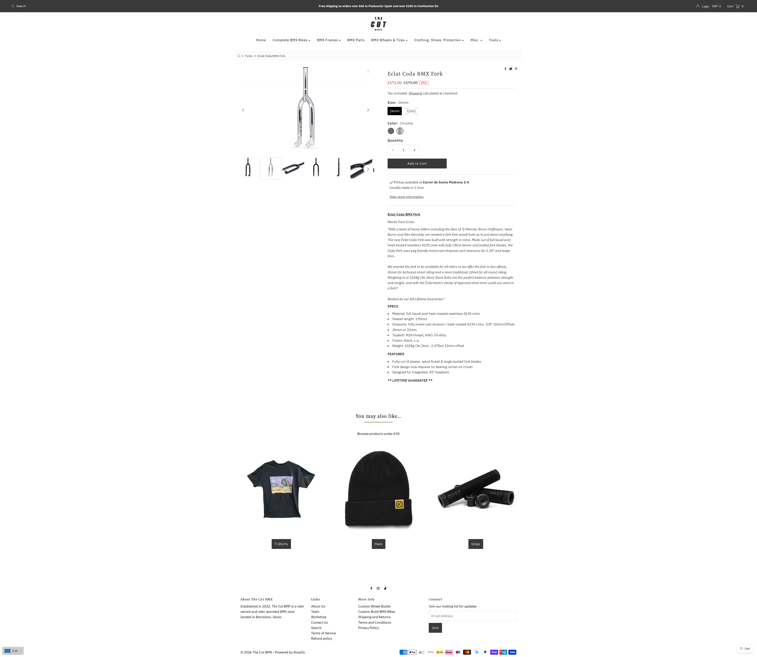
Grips (475, 544)
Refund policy (321, 638)
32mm (411, 111)
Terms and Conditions (374, 622)
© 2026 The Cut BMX (256, 652)
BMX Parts (356, 40)
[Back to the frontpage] (239, 55)
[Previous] (243, 110)
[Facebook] (371, 588)
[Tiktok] (385, 588)
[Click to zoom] (368, 70)
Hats (378, 544)
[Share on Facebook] (506, 69)
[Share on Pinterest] (516, 69)
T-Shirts (281, 544)
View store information (407, 197)
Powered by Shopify (290, 652)
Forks (249, 56)
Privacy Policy (368, 628)
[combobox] (131, 6)
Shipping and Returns (374, 617)
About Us (318, 606)
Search (316, 628)
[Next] (368, 110)
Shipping (415, 93)
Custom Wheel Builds (374, 606)
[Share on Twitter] (511, 69)
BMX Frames (328, 40)
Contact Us (319, 622)
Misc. (475, 40)
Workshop (318, 617)
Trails (494, 40)
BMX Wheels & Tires (388, 40)
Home (261, 40)
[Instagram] (378, 588)
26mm (395, 111)
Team (315, 611)
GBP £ (716, 6)
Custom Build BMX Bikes (376, 611)
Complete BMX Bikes (291, 40)
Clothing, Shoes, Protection (438, 40)
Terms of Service (323, 633)
